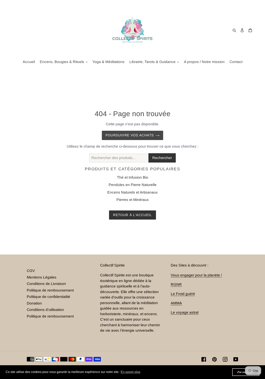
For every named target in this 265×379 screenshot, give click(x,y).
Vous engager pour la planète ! (196, 275)
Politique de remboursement (50, 290)
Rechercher (162, 158)
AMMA (176, 303)
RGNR (176, 284)
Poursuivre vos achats (130, 135)
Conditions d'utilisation (45, 310)
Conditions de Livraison (46, 284)
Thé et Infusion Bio (132, 177)
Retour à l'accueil (132, 215)
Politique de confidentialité (48, 297)
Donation (34, 303)
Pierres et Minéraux (132, 200)
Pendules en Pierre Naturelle (133, 185)
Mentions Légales (41, 277)
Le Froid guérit (183, 294)
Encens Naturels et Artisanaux (132, 192)
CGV (31, 271)
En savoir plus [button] (130, 372)
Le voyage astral (184, 312)
